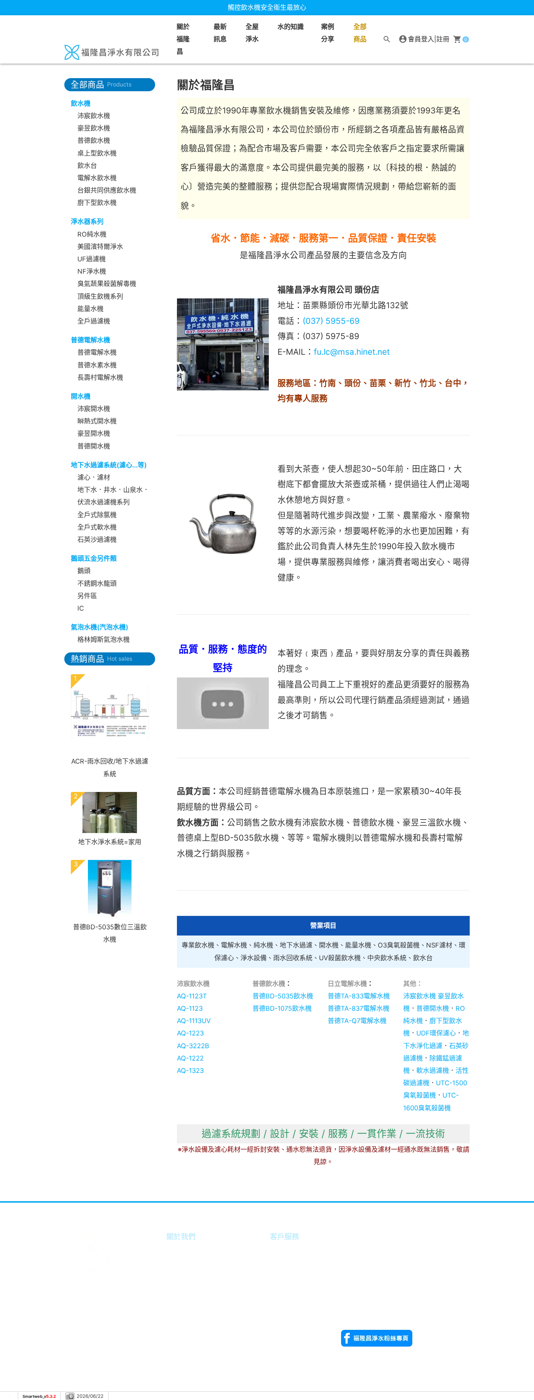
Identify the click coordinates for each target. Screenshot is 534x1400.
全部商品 (360, 33)
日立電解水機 (347, 983)
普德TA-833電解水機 (359, 996)
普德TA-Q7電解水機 (357, 1021)
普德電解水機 (97, 352)
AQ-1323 (190, 1070)
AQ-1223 (190, 1033)
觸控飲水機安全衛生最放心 (267, 7)
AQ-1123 (190, 1008)
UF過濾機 (91, 259)
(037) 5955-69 (331, 321)
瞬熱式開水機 (97, 421)
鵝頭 (83, 571)
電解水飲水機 (97, 178)
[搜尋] (387, 39)
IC (80, 608)
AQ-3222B (193, 1046)
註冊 (442, 39)
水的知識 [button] (291, 27)
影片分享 (181, 1275)
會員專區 (284, 1250)
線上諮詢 (284, 1275)
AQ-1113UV (194, 1021)
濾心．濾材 (93, 477)
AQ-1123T (192, 996)
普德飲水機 (93, 140)
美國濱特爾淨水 (100, 246)
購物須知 (284, 1262)
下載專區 (284, 1287)
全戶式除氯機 (97, 515)
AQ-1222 (190, 1058)
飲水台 (87, 165)
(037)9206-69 (380, 1298)
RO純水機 (91, 234)
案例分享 (327, 33)
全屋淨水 (252, 33)
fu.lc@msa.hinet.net (352, 352)
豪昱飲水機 (93, 128)
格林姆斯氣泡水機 (103, 639)
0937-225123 (360, 1260)
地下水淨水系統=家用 (109, 842)
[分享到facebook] (443, 1210)
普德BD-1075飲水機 (282, 1008)
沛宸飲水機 (93, 116)
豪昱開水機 (93, 433)
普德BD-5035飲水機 (282, 996)
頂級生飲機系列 (100, 296)
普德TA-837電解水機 (358, 1008)
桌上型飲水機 (97, 153)
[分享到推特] (461, 1210)
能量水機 (90, 309)
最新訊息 (220, 33)
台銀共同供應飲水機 (106, 190)
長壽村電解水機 (100, 377)
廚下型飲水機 (97, 202)
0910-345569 (361, 1310)
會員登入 (421, 39)
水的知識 (181, 1299)
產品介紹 (181, 1287)
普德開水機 (93, 446)
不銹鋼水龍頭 (97, 583)
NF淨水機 (91, 271)
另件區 (87, 596)
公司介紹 (181, 1250)
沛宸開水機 (93, 409)
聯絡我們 (284, 1299)
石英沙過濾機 (97, 539)
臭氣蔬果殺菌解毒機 (106, 283)
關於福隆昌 (183, 39)
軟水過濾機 (432, 1070)
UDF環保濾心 (436, 1033)
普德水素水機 (97, 365)
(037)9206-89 (431, 1298)
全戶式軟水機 (97, 527)
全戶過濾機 (93, 321)
